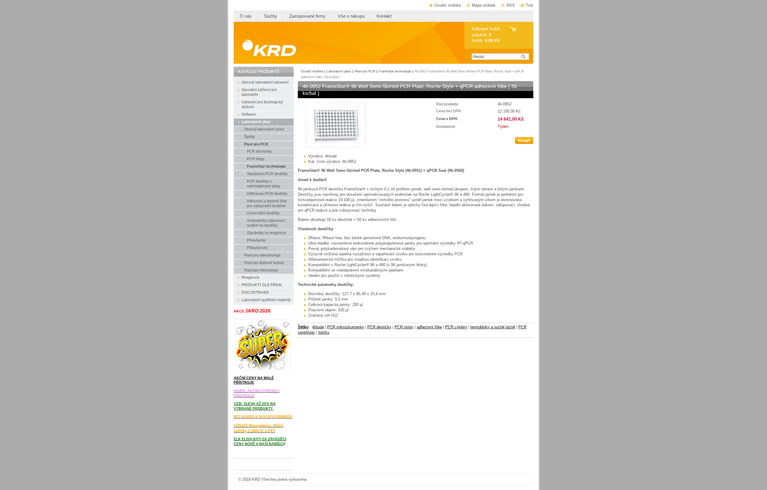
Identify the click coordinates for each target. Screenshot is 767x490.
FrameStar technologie (394, 71)
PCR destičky (379, 327)
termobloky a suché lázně (492, 327)
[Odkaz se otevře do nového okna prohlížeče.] (336, 146)
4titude (318, 327)
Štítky (303, 327)
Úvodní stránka (447, 5)
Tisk (529, 5)
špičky (324, 332)
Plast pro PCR (364, 71)
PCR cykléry (456, 327)
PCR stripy (404, 327)
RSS (511, 5)
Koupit (524, 140)
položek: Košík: (486, 34)
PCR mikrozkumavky (345, 327)
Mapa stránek (484, 5)
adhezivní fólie (429, 327)
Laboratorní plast (339, 71)
